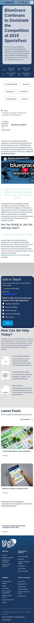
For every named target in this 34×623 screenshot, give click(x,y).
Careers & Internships (12, 314)
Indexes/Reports (11, 99)
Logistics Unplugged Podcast (23, 562)
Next (8, 323)
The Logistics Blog (23, 556)
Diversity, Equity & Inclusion (7, 596)
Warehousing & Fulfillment (6, 565)
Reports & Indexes (23, 571)
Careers (4, 586)
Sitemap (4, 602)
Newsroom (26, 84)
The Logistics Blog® (11, 84)
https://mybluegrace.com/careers (14, 255)
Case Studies (23, 91)
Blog (6, 110)
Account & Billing (11, 307)
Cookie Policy (6, 620)
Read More (5, 455)
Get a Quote (21, 581)
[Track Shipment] (23, 2)
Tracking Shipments (12, 304)
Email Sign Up (22, 596)
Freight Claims (22, 586)
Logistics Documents (8, 599)
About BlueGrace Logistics (7, 582)
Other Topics (9, 317)
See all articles (25, 419)
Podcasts (24, 99)
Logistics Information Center (23, 592)
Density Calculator (23, 589)
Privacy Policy (19, 617)
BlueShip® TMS (22, 584)
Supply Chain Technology (5, 561)
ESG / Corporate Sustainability (6, 591)
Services (4, 555)
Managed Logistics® (7, 557)
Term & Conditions (8, 617)
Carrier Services (10, 310)
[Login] (26, 2)
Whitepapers (10, 91)
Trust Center (5, 588)
